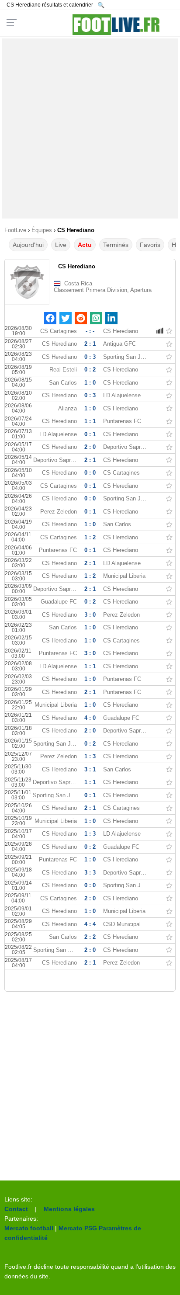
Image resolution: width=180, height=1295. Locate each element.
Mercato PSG (78, 1228)
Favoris (150, 244)
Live (60, 244)
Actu (85, 244)
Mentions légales (69, 1208)
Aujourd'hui (28, 244)
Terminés (115, 244)
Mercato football (28, 1228)
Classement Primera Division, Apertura (103, 290)
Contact (16, 1208)
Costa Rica (78, 283)
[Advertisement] (90, 128)
